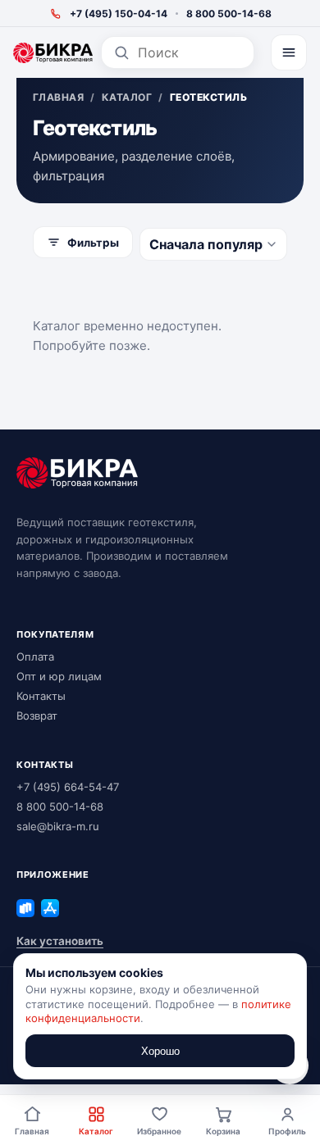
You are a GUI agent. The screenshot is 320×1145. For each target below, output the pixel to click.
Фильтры (93, 242)
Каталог (96, 1131)
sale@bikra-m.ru (57, 826)
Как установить (59, 940)
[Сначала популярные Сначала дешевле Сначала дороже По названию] (213, 244)
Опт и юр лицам (59, 676)
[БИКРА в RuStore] (25, 908)
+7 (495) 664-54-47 (67, 786)
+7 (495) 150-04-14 (118, 13)
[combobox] (190, 52)
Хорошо (160, 1051)
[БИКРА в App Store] (50, 908)
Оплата (35, 656)
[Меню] (289, 52)
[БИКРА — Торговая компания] (53, 53)
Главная (32, 1131)
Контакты (41, 695)
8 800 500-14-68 (229, 13)
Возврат (36, 715)
